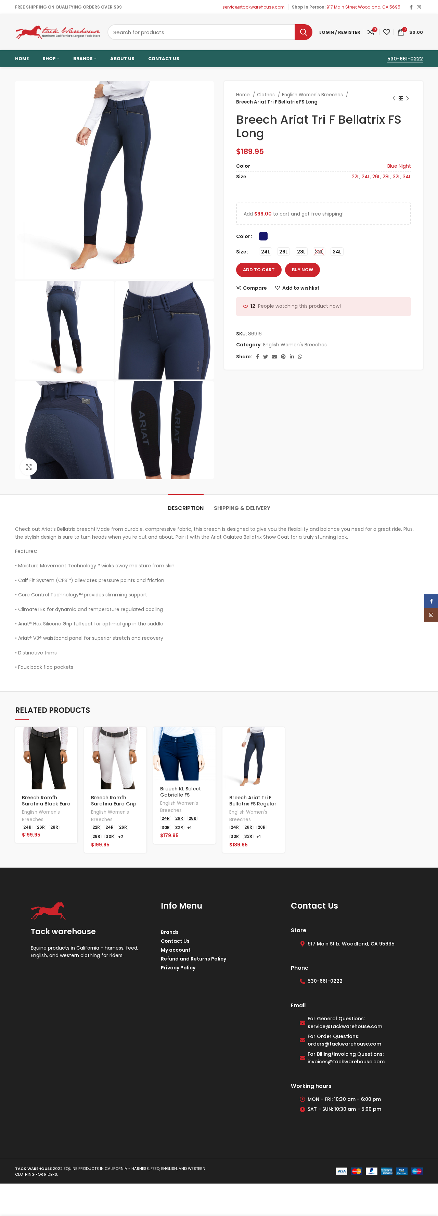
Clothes (266, 95)
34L (407, 176)
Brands (170, 932)
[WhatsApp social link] (300, 356)
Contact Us (175, 941)
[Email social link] (274, 356)
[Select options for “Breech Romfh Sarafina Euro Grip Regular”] (141, 738)
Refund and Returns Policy (193, 958)
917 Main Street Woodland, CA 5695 (363, 7)
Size (241, 251)
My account (176, 949)
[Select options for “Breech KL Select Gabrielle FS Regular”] (210, 738)
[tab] (186, 504)
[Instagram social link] (419, 7)
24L (366, 176)
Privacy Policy (178, 967)
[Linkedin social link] (292, 356)
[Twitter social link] (265, 356)
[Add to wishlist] (72, 784)
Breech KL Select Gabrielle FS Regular (180, 794)
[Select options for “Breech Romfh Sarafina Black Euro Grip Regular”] (72, 738)
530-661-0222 (405, 58)
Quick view (72, 753)
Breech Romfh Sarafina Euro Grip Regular (114, 803)
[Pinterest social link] (283, 356)
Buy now (302, 269)
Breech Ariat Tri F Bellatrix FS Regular (252, 800)
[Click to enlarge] (28, 466)
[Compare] (72, 769)
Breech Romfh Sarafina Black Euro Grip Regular (46, 803)
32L (396, 176)
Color (243, 236)
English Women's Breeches (313, 95)
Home (243, 95)
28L (386, 176)
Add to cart (259, 269)
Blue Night (399, 166)
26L (376, 176)
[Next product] (407, 98)
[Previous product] (393, 98)
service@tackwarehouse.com (253, 7)
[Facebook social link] (411, 7)
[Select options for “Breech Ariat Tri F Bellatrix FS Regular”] (279, 738)
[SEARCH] (303, 32)
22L (355, 176)
